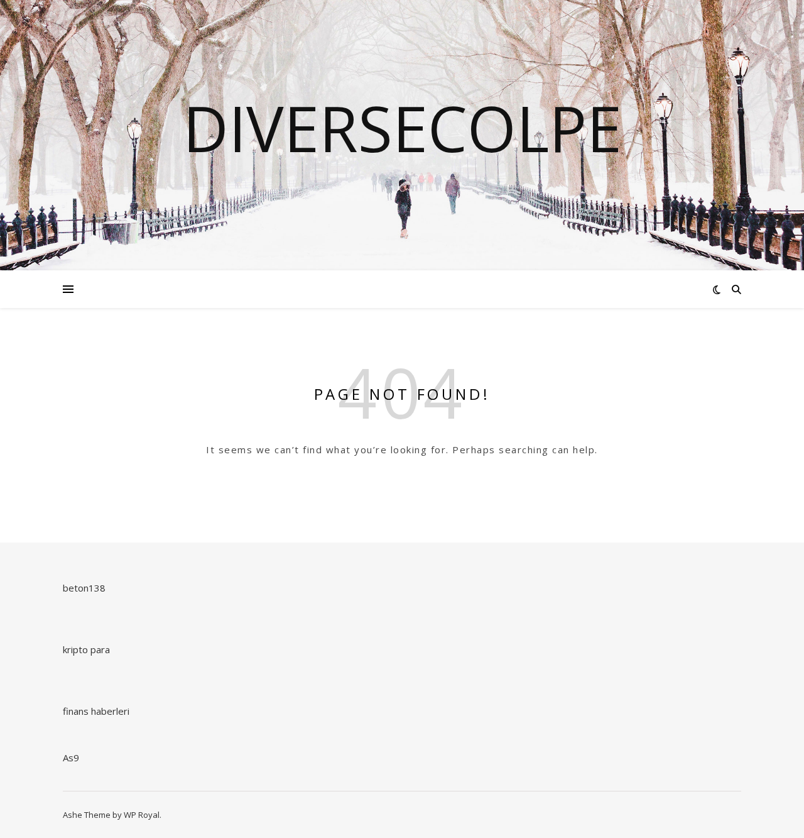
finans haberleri (96, 711)
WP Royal (142, 814)
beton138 (84, 588)
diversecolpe (402, 127)
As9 (71, 757)
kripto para (86, 649)
